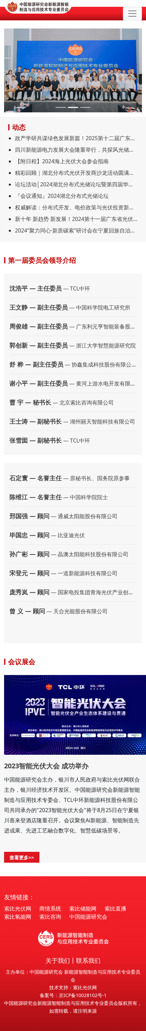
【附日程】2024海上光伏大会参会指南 (62, 161)
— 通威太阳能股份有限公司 (63, 516)
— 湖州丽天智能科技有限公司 (72, 421)
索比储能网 (82, 908)
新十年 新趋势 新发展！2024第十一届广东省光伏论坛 (76, 219)
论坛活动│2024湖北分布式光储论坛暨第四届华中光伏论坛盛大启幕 (76, 184)
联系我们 (88, 960)
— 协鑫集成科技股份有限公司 (73, 364)
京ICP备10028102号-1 (83, 995)
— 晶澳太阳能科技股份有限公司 (69, 554)
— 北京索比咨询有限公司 (62, 402)
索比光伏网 (17, 908)
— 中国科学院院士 (59, 497)
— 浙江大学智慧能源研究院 (73, 345)
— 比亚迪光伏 (47, 535)
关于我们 (57, 960)
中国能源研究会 (88, 916)
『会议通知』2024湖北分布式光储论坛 (62, 196)
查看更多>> (22, 857)
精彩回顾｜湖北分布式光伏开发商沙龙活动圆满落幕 (76, 172)
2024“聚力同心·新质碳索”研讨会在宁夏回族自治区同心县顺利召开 (76, 230)
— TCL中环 (50, 288)
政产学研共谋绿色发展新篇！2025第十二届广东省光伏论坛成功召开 (76, 138)
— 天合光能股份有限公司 (59, 611)
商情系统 (50, 908)
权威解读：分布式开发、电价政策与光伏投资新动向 (76, 207)
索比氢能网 (17, 916)
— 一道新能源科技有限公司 (63, 573)
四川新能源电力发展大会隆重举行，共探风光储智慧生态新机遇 (76, 149)
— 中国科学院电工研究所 (70, 307)
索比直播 (115, 908)
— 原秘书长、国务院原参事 (70, 478)
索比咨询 (50, 916)
